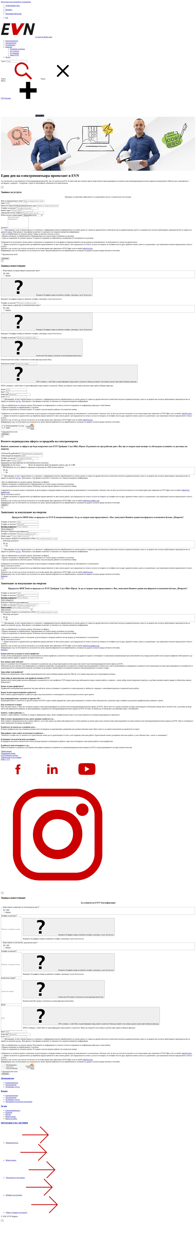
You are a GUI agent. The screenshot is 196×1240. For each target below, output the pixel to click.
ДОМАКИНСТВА (12, 6)
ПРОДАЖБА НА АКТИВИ (14, 1123)
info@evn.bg (87, 248)
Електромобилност (12, 1110)
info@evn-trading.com (91, 501)
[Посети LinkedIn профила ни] (52, 777)
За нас (4, 1106)
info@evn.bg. (187, 413)
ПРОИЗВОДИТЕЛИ (13, 14)
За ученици (14, 53)
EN (6, 18)
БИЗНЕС (8, 10)
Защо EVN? (14, 55)
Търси (3, 61)
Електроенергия (11, 1083)
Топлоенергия (10, 1085)
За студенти (14, 51)
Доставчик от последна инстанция (18, 1102)
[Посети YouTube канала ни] (87, 777)
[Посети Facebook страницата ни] (18, 777)
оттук (10, 232)
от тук (18, 401)
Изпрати (4, 576)
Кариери (8, 1112)
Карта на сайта (11, 1119)
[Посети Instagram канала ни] (57, 891)
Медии (8, 1115)
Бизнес (4, 1091)
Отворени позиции (17, 49)
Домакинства (7, 1078)
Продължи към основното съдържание (16, 2)
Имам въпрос (10, 1117)
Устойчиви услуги (12, 1087)
